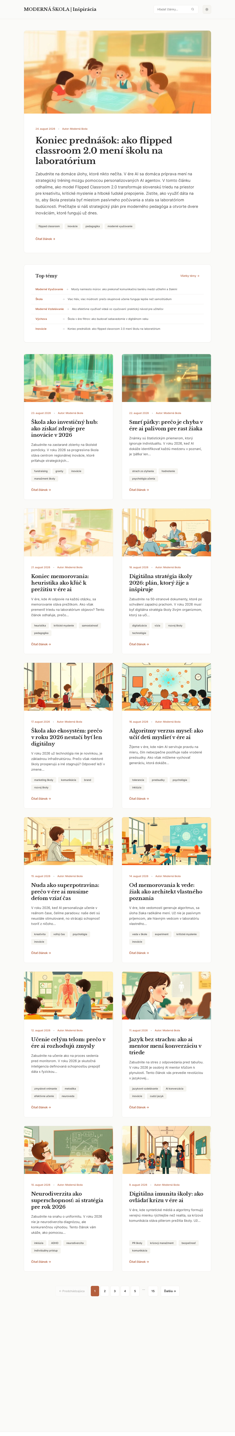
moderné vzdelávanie (49, 309)
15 (153, 1291)
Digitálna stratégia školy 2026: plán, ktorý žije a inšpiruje (160, 583)
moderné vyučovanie (49, 289)
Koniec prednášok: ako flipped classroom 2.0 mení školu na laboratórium (103, 151)
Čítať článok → (45, 239)
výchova (41, 318)
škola (39, 299)
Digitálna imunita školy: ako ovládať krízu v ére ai (166, 1197)
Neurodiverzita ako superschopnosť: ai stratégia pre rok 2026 (67, 1200)
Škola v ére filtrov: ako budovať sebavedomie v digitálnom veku (108, 318)
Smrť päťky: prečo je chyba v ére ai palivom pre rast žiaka (166, 425)
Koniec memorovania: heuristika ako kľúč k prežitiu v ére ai (60, 583)
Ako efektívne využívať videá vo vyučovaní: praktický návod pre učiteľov (117, 309)
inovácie (41, 328)
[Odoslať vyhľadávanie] (193, 9)
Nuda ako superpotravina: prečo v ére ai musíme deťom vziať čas (65, 891)
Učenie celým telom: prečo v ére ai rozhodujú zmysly (68, 1042)
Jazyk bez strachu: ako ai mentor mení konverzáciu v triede (165, 1046)
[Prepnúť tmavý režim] (207, 9)
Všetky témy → (190, 275)
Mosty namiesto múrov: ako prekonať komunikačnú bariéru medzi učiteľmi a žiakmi (124, 289)
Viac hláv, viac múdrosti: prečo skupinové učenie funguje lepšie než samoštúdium (120, 299)
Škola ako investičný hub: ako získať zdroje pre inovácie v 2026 (64, 428)
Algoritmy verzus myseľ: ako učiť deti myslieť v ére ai (166, 734)
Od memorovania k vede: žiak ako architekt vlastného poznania (165, 891)
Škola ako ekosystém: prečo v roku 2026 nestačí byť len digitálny (66, 737)
